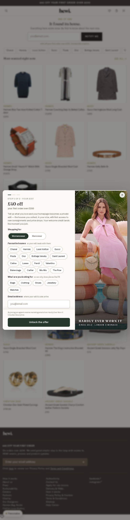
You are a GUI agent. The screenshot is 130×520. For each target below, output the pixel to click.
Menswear (37, 236)
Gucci (57, 249)
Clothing (25, 283)
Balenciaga (15, 270)
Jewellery (51, 283)
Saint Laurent (58, 256)
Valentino (50, 263)
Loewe (25, 263)
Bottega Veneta (39, 256)
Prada (13, 256)
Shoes (38, 283)
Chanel (13, 249)
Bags (12, 283)
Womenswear (18, 236)
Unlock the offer (39, 322)
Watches (14, 290)
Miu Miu (43, 270)
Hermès (26, 249)
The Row (57, 270)
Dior (24, 256)
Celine (13, 263)
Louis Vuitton (42, 249)
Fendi (37, 263)
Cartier (30, 270)
